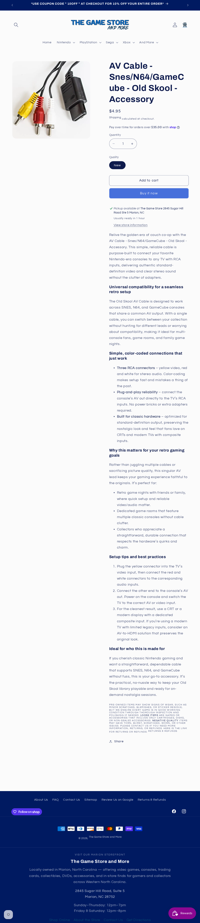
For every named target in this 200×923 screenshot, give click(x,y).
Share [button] (118, 741)
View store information (131, 225)
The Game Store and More (105, 837)
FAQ (55, 799)
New (117, 165)
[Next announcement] (188, 5)
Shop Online (59, 920)
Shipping (115, 117)
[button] (16, 25)
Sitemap (90, 799)
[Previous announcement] (12, 5)
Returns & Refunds (162, 731)
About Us (41, 799)
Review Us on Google (117, 799)
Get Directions (139, 920)
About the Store (87, 920)
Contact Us (71, 799)
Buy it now (149, 193)
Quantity (115, 134)
